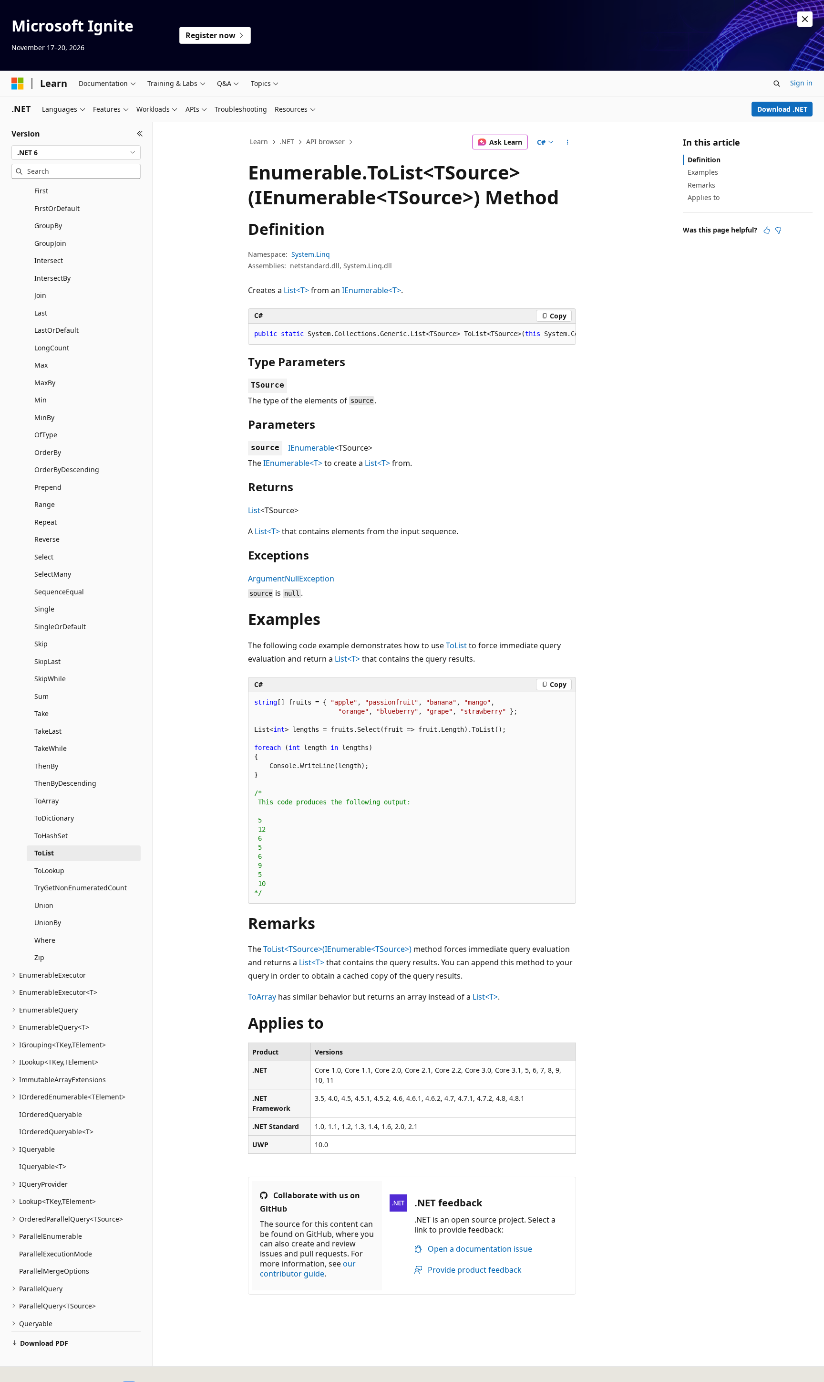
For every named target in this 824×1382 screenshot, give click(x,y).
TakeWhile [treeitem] (50, 748)
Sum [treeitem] (41, 696)
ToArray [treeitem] (46, 800)
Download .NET (782, 109)
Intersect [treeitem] (48, 260)
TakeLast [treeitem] (48, 731)
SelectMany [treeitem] (52, 574)
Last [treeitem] (40, 312)
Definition (704, 159)
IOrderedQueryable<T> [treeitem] (56, 1131)
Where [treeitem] (44, 940)
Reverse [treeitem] (47, 539)
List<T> (296, 290)
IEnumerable (311, 448)
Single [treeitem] (44, 608)
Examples (703, 172)
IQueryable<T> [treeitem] (42, 1166)
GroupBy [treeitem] (48, 225)
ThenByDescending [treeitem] (65, 783)
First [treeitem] (41, 190)
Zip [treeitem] (39, 957)
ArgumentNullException (291, 578)
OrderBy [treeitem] (47, 452)
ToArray (262, 997)
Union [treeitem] (43, 905)
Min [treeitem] (40, 399)
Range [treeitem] (44, 504)
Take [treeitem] (41, 713)
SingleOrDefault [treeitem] (60, 626)
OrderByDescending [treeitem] (66, 469)
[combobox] (76, 152)
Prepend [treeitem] (48, 487)
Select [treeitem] (43, 556)
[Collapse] (140, 133)
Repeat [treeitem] (45, 522)
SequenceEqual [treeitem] (59, 591)
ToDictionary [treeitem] (54, 818)
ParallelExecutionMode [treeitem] (55, 1253)
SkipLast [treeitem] (47, 661)
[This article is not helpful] (778, 230)
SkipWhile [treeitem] (50, 678)
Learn (259, 141)
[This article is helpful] (766, 230)
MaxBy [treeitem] (44, 382)
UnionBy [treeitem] (47, 922)
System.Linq (310, 254)
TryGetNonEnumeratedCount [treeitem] (80, 887)
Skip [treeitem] (41, 643)
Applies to (704, 197)
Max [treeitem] (41, 364)
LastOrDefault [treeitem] (56, 330)
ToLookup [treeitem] (49, 870)
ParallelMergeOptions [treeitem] (54, 1271)
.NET (286, 141)
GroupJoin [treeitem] (50, 243)
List (254, 510)
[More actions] (567, 142)
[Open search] (776, 83)
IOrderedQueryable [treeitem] (50, 1114)
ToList (456, 645)
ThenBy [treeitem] (46, 765)
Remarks (701, 185)
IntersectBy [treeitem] (52, 278)
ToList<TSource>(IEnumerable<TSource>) (337, 949)
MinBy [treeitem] (44, 417)
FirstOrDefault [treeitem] (57, 208)
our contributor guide (308, 1268)
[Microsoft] (17, 83)
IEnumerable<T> (371, 290)
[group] (412, 334)
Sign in (801, 82)
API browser (325, 141)
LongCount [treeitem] (51, 347)
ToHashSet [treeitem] (51, 835)
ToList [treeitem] (44, 852)
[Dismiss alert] (805, 19)
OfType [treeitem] (45, 434)
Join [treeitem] (40, 295)
